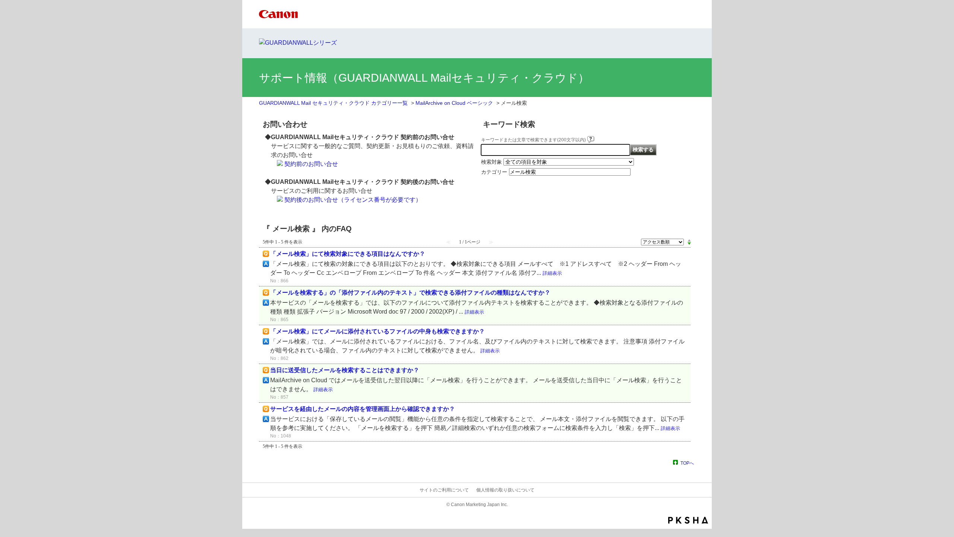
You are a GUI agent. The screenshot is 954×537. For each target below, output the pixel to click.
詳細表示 (552, 273)
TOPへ (687, 463)
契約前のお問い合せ (311, 164)
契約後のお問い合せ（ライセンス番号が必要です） (352, 200)
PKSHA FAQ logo (688, 520)
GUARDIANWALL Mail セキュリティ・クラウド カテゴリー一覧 (333, 103)
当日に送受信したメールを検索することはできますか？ (344, 370)
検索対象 (491, 162)
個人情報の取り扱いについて (505, 490)
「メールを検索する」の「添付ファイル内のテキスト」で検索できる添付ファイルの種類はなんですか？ (410, 292)
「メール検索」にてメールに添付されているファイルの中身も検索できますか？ (377, 331)
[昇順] (689, 240)
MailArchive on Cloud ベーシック (454, 103)
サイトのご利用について (444, 490)
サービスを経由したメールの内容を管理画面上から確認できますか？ (362, 409)
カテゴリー (494, 172)
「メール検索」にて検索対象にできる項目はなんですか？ (347, 254)
